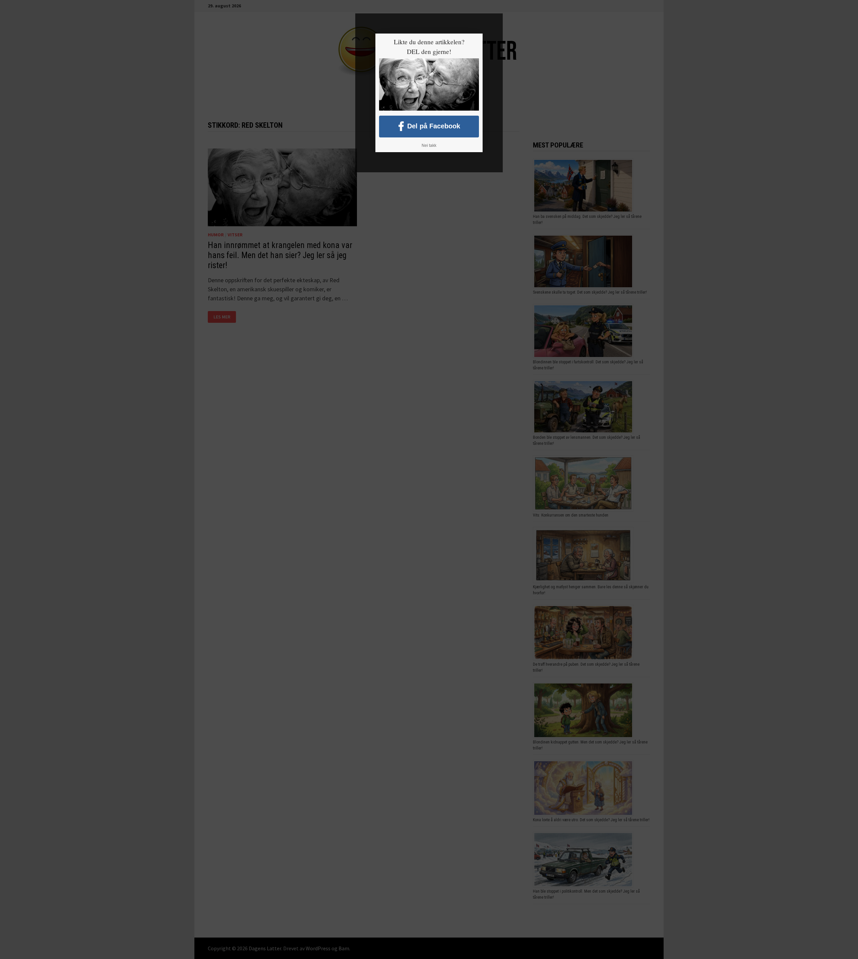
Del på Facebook (433, 125)
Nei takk (429, 145)
